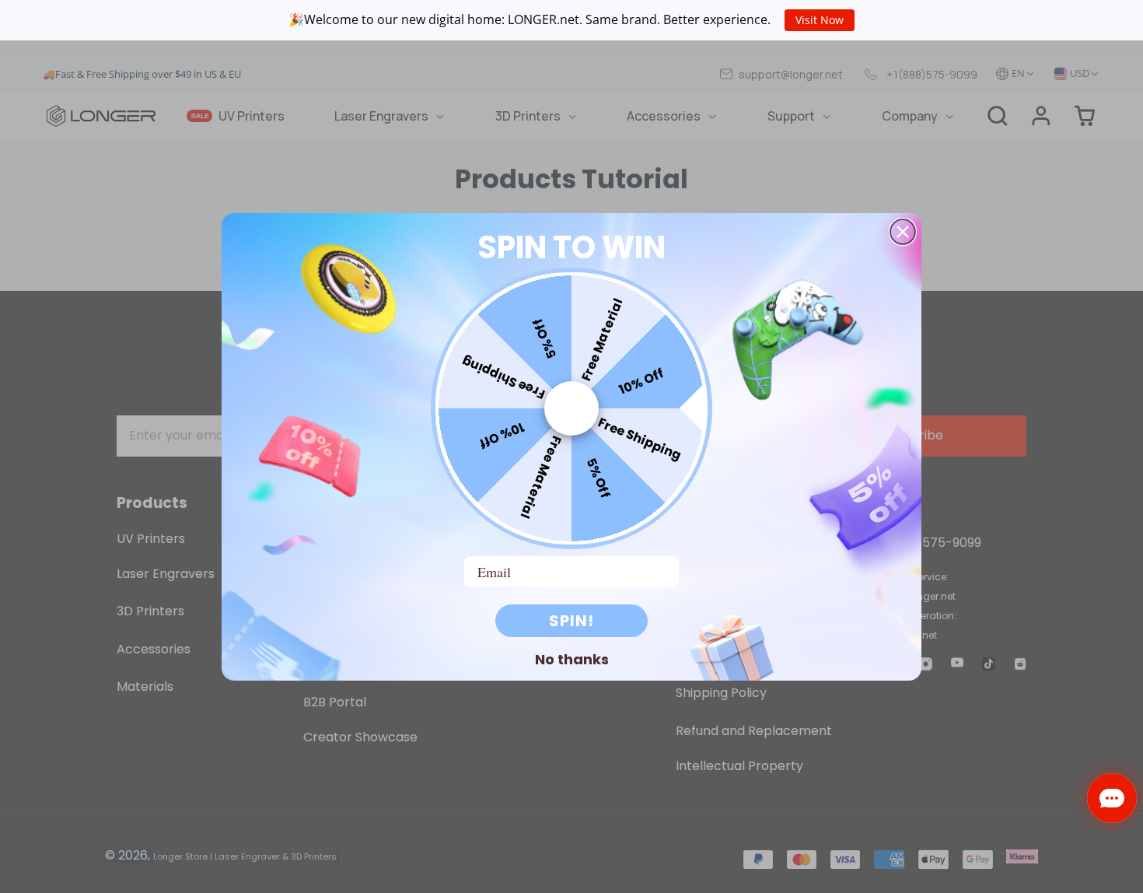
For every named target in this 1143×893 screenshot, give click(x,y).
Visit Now (819, 19)
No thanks (572, 659)
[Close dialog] (902, 231)
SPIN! (571, 621)
